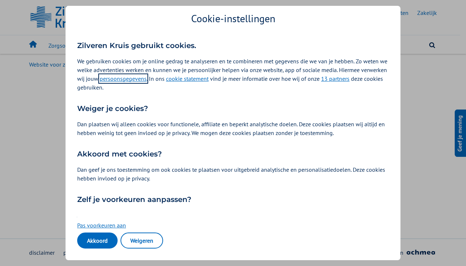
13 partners (335, 78)
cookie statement (187, 78)
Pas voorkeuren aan (101, 225)
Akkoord (97, 240)
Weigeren (141, 240)
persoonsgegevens (123, 78)
